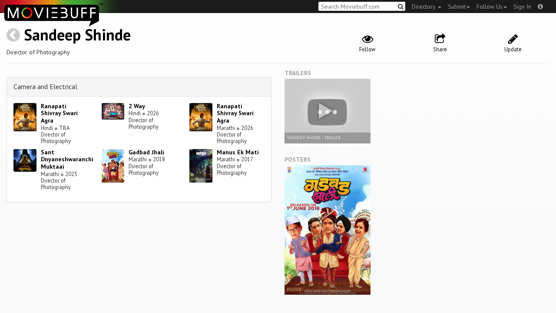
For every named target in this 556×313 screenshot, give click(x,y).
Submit (457, 6)
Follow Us (490, 6)
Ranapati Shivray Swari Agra (59, 113)
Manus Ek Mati (238, 152)
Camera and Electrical (45, 86)
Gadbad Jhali (146, 152)
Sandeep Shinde (77, 34)
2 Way (137, 106)
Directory (424, 6)
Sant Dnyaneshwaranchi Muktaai (67, 159)
